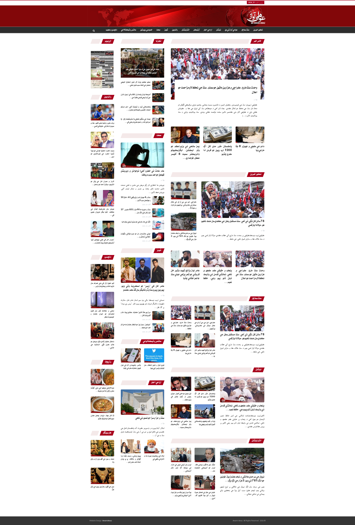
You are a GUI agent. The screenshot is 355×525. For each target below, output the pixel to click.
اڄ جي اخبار (208, 30)
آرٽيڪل (196, 30)
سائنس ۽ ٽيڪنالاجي (128, 30)
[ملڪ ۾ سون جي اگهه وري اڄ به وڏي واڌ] (102, 448)
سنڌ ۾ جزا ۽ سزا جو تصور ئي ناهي (149, 418)
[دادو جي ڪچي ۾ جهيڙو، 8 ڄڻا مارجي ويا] (250, 135)
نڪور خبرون (258, 30)
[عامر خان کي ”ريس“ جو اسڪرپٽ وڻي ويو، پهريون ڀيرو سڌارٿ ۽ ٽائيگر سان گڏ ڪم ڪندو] (142, 270)
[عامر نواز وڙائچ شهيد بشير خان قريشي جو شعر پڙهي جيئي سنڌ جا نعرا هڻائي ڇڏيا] (185, 259)
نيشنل (218, 30)
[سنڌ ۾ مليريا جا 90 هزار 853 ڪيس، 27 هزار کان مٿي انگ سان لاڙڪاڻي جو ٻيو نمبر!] (158, 212)
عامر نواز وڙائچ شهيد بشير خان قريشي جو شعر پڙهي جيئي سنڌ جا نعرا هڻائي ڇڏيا (185, 274)
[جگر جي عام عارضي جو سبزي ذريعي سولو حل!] (158, 225)
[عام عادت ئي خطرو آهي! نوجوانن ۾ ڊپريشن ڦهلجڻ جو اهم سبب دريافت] (142, 155)
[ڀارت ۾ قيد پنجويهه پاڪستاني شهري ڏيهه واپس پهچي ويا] (205, 411)
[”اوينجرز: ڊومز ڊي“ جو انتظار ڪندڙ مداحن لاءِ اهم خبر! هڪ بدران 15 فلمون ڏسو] (158, 327)
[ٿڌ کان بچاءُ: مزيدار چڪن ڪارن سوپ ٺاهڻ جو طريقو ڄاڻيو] (102, 405)
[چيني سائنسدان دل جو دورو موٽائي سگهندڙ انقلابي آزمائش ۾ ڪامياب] (158, 236)
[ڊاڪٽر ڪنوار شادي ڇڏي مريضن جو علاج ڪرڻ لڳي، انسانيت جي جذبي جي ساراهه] (102, 330)
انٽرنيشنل (185, 30)
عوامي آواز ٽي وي (231, 30)
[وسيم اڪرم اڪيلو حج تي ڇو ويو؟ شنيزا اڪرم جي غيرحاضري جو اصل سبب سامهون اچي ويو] (102, 140)
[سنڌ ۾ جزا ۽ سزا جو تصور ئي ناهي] (142, 402)
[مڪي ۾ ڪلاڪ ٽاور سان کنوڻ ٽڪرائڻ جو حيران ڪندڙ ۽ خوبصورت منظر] (102, 300)
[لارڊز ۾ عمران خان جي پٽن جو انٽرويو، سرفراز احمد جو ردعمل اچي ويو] (102, 170)
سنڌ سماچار (245, 30)
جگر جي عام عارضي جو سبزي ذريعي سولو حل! (136, 222)
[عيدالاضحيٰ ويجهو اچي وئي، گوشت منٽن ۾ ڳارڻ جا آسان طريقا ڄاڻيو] (102, 377)
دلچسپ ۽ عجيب (111, 30)
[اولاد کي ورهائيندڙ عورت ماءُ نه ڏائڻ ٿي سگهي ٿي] (154, 446)
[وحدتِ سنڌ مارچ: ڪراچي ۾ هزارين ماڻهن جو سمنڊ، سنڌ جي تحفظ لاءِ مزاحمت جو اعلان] (217, 74)
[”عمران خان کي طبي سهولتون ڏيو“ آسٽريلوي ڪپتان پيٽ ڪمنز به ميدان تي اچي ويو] (102, 229)
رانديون (175, 30)
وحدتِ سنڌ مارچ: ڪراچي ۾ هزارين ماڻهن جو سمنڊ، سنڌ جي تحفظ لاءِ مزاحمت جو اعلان (250, 274)
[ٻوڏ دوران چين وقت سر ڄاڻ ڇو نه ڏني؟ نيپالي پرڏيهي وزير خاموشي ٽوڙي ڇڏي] (181, 482)
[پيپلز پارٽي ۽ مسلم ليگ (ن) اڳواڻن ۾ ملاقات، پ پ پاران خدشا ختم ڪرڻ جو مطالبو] (131, 446)
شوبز (166, 30)
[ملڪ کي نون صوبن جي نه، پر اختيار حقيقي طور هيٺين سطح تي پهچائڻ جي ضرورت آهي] (142, 63)
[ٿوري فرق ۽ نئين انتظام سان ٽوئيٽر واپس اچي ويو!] (154, 355)
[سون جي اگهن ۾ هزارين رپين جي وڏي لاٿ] (102, 476)
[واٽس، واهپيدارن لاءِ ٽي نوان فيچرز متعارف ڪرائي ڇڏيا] (131, 355)
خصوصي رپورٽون (146, 30)
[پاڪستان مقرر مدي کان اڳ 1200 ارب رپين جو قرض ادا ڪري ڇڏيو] (217, 135)
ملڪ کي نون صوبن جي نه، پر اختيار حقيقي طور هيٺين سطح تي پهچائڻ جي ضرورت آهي (142, 71)
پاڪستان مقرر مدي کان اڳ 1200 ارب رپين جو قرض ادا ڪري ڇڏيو (217, 150)
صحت (158, 30)
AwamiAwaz (107, 521)
